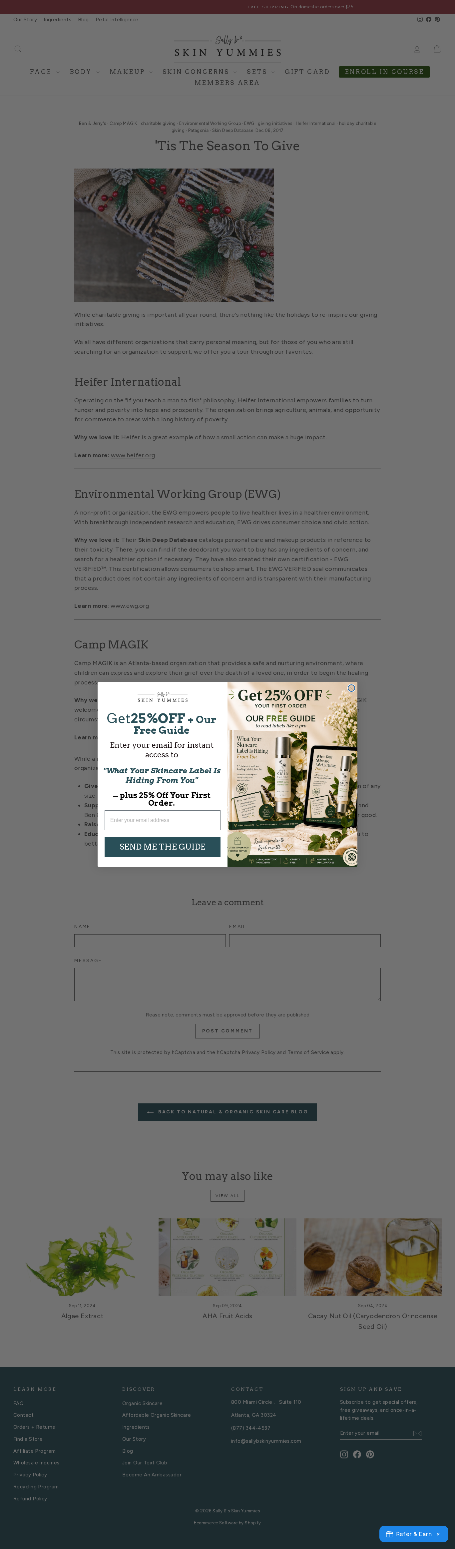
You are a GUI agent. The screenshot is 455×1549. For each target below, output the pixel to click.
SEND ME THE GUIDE (163, 847)
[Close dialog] (351, 688)
